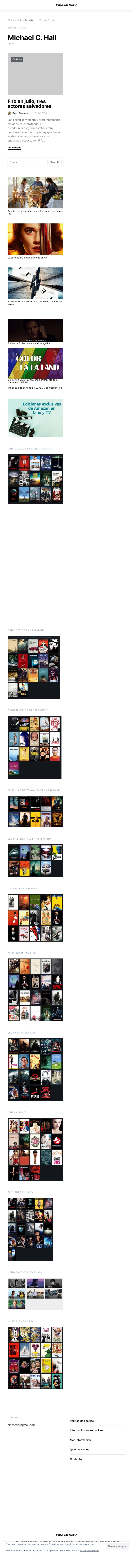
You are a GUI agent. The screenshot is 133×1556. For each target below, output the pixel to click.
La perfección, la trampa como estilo (27, 257)
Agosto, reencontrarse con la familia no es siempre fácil (35, 212)
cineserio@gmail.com (22, 1425)
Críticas (17, 59)
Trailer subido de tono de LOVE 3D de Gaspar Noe (35, 387)
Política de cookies (89, 1550)
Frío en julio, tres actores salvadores (30, 103)
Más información (80, 1440)
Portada (29, 20)
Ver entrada (14, 147)
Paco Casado (20, 113)
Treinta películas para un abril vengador (29, 343)
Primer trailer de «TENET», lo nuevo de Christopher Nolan (35, 303)
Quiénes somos (79, 1449)
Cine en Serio (66, 5)
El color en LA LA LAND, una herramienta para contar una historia (32, 380)
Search (54, 162)
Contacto (76, 1459)
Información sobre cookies (86, 1430)
